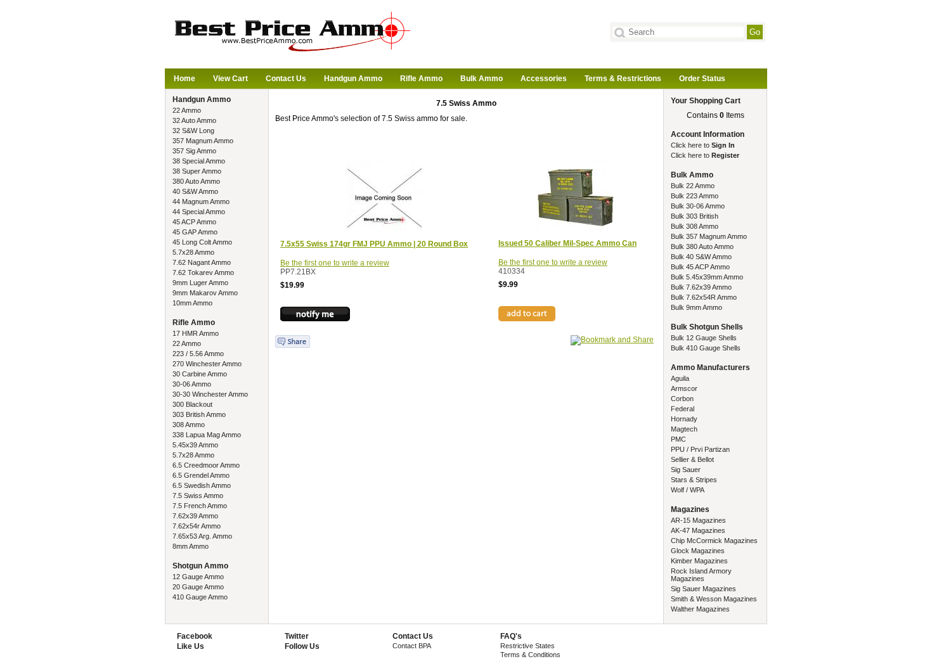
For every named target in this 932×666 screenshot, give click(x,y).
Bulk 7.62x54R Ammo (704, 297)
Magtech (684, 429)
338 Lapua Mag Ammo (206, 435)
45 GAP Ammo (194, 232)
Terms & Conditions (530, 654)
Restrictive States (527, 646)
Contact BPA (411, 646)
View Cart (230, 78)
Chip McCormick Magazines (714, 540)
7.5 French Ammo (199, 505)
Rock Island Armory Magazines (701, 574)
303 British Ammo (199, 414)
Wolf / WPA (687, 490)
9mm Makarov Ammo (205, 293)
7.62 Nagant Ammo (201, 262)
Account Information (707, 134)
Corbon (682, 398)
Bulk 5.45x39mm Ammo (707, 277)
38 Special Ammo (198, 161)
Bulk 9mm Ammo (696, 307)
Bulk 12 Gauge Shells (704, 338)
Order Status (702, 78)
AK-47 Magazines (698, 530)
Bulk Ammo (481, 78)
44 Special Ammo (198, 211)
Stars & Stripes (694, 479)
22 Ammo (186, 110)
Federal (682, 409)
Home (184, 78)
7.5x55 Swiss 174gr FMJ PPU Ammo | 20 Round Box (374, 244)
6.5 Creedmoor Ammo (206, 465)
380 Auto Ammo (196, 181)
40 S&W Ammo (195, 191)
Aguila (680, 378)
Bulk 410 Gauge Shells (706, 348)
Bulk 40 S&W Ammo (701, 256)
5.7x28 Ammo (193, 252)
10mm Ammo (192, 303)
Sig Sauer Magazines (703, 588)
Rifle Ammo (421, 78)
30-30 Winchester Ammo (210, 394)
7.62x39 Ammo (195, 516)
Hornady (684, 419)
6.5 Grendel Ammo (201, 475)
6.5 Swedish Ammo (201, 485)
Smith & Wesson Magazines (714, 599)
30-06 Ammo (191, 384)
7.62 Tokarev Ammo (203, 272)
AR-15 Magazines (698, 520)
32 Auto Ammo (194, 120)
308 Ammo (188, 424)
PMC (678, 439)
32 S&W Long (193, 130)
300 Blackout (192, 404)
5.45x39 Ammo (195, 445)
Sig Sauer (686, 469)
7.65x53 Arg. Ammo (202, 536)
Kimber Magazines (699, 561)
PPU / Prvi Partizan (700, 449)
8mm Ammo (190, 546)
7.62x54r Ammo (196, 526)
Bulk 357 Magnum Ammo (709, 236)
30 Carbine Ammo (199, 374)
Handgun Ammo (353, 78)
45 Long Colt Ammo (202, 242)
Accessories (544, 78)
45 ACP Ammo (194, 222)
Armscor (684, 388)
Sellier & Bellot (692, 459)
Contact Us (286, 78)
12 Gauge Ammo (198, 576)
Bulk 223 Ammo (694, 196)
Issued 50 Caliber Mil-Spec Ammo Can (567, 243)
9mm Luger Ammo (200, 282)
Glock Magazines (698, 550)
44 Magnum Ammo (201, 201)
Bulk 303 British (694, 216)
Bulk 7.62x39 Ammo (701, 287)
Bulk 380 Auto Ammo (702, 246)
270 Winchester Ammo (207, 364)
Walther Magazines (700, 609)
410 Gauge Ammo (200, 597)
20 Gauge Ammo (198, 587)
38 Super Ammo (196, 171)
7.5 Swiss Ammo (197, 495)
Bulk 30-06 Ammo (698, 206)
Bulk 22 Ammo (693, 185)
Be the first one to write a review (334, 263)
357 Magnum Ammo (202, 140)
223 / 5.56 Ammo (198, 353)
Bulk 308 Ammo (694, 226)
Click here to (703, 145)
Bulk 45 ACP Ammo (700, 267)
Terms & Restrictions (623, 78)
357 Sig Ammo (194, 151)
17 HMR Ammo (195, 333)
